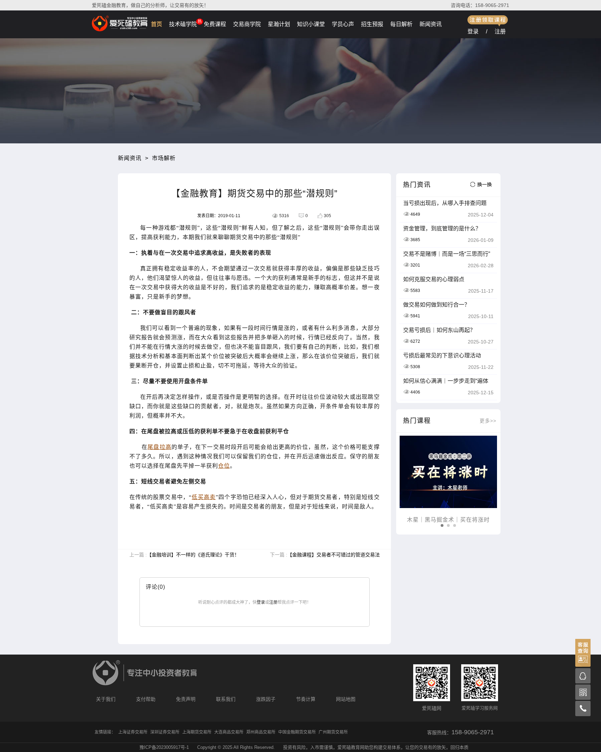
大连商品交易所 (228, 732)
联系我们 (225, 699)
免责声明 (185, 699)
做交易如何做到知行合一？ (436, 305)
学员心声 (343, 24)
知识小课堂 (311, 24)
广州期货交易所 (333, 732)
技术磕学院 (183, 24)
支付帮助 (145, 699)
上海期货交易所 (196, 732)
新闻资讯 (430, 24)
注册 (500, 31)
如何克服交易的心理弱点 (433, 279)
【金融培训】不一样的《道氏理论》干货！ (193, 554)
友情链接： (105, 732)
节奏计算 (305, 699)
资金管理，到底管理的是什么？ (442, 228)
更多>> (488, 421)
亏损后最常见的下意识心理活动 (442, 355)
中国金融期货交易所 (297, 732)
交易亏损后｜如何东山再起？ (439, 330)
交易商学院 (247, 24)
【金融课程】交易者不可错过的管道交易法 (333, 554)
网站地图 (345, 699)
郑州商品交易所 (260, 732)
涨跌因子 (265, 699)
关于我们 (105, 699)
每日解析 (401, 24)
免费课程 (215, 24)
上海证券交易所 (132, 732)
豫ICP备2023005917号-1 (164, 747)
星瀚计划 (279, 24)
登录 (473, 31)
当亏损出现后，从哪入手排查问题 (445, 203)
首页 (156, 24)
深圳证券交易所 (164, 732)
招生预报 (372, 24)
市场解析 (164, 158)
